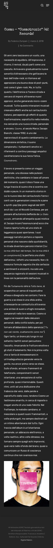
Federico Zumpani (19, 41)
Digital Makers (26, 540)
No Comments (26, 46)
